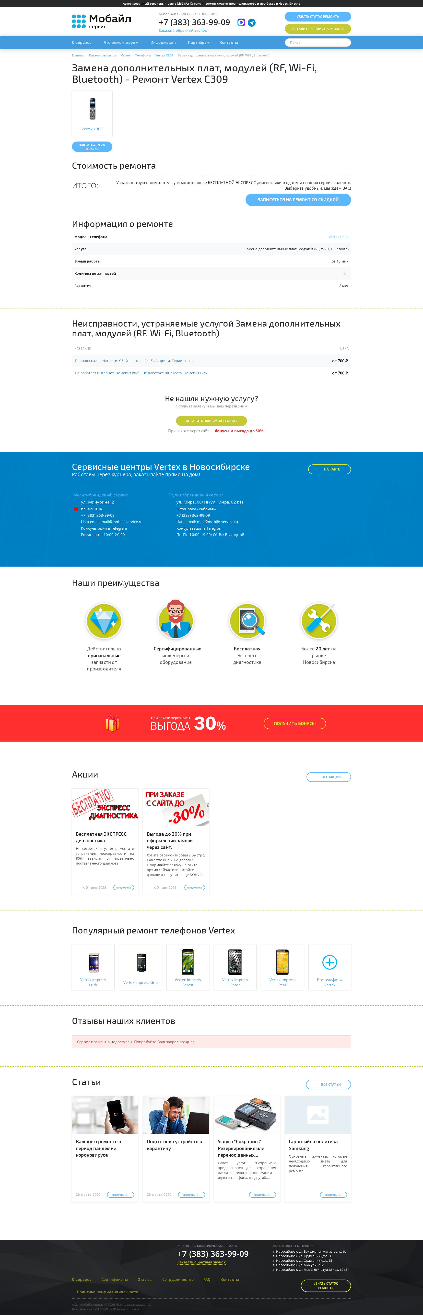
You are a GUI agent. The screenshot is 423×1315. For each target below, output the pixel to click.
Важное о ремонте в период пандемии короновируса (98, 1148)
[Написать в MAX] (241, 22)
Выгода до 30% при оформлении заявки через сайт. (170, 840)
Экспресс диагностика (247, 655)
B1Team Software (126, 1309)
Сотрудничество (178, 1279)
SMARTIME (101, 1309)
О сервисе (82, 42)
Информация (163, 42)
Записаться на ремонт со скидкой (298, 199)
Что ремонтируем (121, 42)
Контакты (229, 42)
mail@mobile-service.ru (122, 521)
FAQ (207, 1279)
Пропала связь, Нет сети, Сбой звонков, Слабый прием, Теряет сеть (133, 360)
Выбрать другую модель (92, 146)
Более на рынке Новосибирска (318, 655)
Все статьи (331, 1084)
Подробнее (123, 887)
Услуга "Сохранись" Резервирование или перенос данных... (241, 1148)
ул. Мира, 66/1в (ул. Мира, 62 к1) (209, 502)
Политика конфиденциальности (107, 1291)
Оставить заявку (318, 29)
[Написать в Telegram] (252, 23)
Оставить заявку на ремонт (211, 421)
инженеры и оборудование (177, 655)
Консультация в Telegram (104, 528)
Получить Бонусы (295, 723)
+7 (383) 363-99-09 (194, 22)
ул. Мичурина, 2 (97, 502)
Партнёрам (199, 42)
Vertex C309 (339, 236)
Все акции (331, 777)
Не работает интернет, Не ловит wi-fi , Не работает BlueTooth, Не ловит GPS (141, 373)
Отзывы (145, 1279)
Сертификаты (114, 1279)
